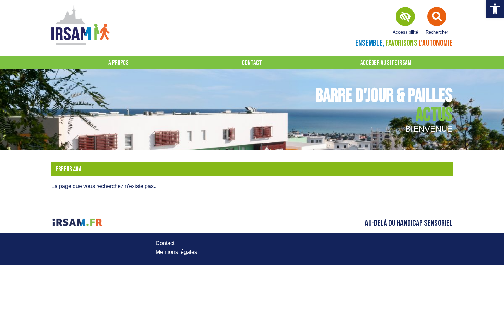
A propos (118, 63)
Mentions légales (176, 252)
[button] (495, 9)
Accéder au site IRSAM (385, 63)
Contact (252, 63)
